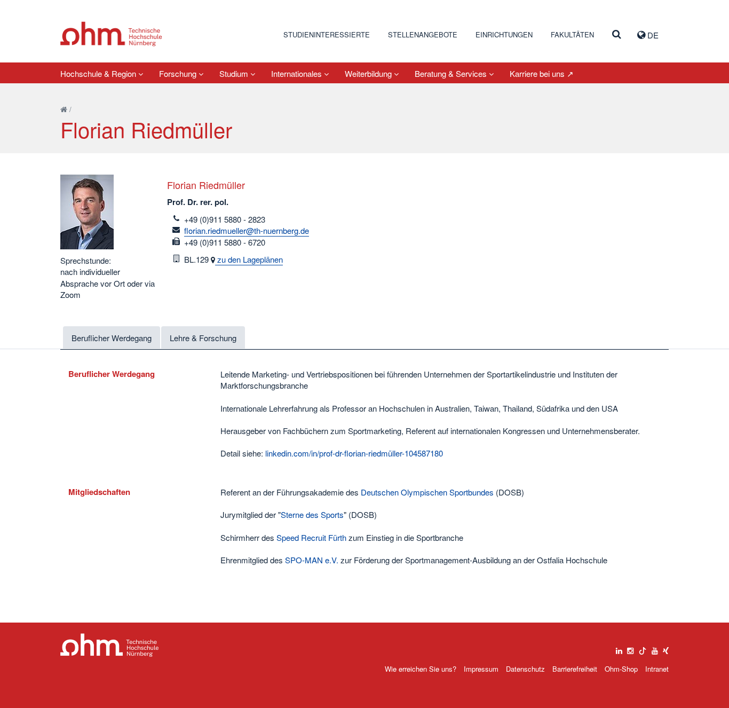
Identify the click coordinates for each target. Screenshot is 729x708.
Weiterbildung (369, 73)
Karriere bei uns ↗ (542, 73)
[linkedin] (619, 648)
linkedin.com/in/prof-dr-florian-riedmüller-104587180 (354, 453)
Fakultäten (572, 34)
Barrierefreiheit (574, 669)
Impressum (481, 669)
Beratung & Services (452, 73)
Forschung (179, 73)
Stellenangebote (422, 34)
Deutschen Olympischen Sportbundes (427, 492)
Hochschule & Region (99, 73)
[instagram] (630, 648)
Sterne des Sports (312, 514)
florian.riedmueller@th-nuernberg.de (246, 230)
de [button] (652, 35)
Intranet (657, 669)
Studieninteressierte (326, 34)
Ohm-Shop (621, 669)
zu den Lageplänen (249, 259)
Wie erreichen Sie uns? (420, 669)
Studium (234, 73)
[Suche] (616, 34)
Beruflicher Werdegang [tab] (112, 337)
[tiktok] (642, 648)
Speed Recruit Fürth (311, 537)
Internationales (297, 73)
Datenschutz (525, 669)
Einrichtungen (504, 34)
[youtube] (655, 648)
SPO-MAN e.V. (311, 559)
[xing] (666, 648)
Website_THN (111, 33)
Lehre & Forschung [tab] (203, 337)
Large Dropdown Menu (109, 645)
